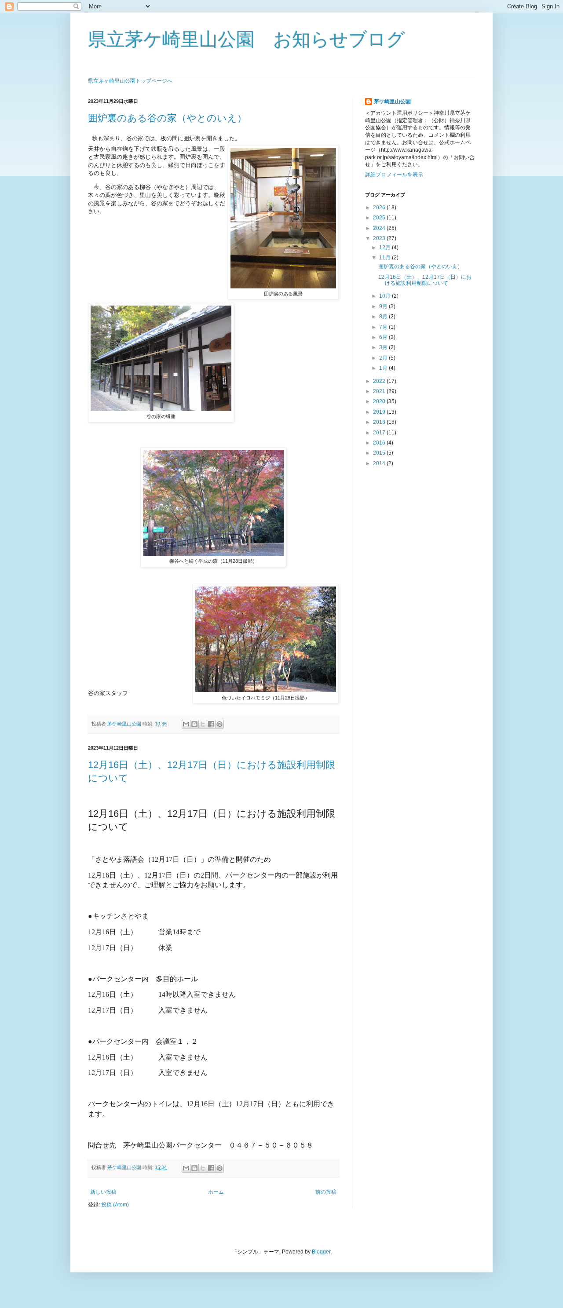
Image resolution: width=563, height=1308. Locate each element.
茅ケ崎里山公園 (392, 101)
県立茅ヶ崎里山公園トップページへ (130, 81)
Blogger (321, 1252)
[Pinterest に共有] (219, 724)
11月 (385, 258)
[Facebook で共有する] (211, 724)
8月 (384, 316)
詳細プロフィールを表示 (394, 174)
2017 (380, 433)
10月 (385, 296)
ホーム (216, 1192)
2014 (380, 463)
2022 (380, 381)
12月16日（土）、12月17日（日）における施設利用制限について (425, 280)
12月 (385, 247)
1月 (384, 368)
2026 (380, 207)
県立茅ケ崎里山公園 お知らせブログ (246, 39)
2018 (380, 422)
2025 (380, 218)
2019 (380, 412)
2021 (380, 391)
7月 (384, 327)
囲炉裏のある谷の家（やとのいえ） (167, 118)
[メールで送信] (186, 724)
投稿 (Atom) (115, 1205)
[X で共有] (202, 724)
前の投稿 (325, 1192)
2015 (380, 453)
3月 (384, 347)
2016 (380, 443)
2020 (380, 401)
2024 (380, 228)
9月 (384, 306)
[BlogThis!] (194, 724)
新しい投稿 (103, 1192)
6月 (384, 337)
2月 (384, 358)
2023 (380, 238)
